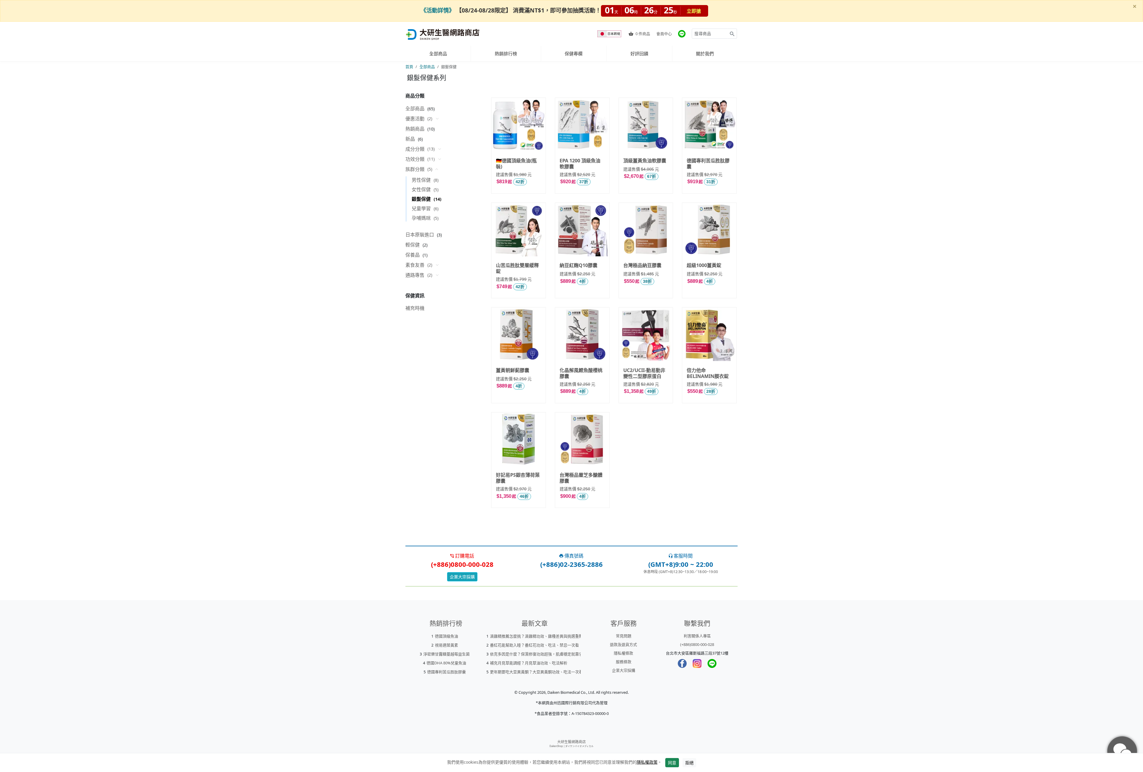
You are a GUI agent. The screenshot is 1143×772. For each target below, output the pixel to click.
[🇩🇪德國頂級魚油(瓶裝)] (518, 124)
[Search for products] (732, 34)
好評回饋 (639, 54)
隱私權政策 (647, 762)
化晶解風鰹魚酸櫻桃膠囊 (581, 373)
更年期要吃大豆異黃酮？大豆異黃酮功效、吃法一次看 (536, 671)
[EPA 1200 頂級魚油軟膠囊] (582, 124)
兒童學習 (425, 208)
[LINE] (712, 663)
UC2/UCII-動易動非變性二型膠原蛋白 (644, 373)
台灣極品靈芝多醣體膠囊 (581, 477)
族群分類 (418, 169)
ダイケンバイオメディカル (579, 746)
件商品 (642, 33)
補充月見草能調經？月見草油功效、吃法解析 (528, 663)
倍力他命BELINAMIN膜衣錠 (708, 373)
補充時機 (414, 308)
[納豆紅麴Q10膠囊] (582, 229)
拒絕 (689, 762)
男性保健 (425, 180)
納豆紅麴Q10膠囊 (578, 265)
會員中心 (664, 33)
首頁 (409, 66)
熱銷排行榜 (506, 54)
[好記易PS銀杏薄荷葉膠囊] (518, 439)
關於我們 (705, 54)
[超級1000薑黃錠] (709, 229)
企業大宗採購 (462, 577)
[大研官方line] (682, 34)
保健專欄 (574, 54)
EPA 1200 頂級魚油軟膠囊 (580, 163)
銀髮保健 (426, 199)
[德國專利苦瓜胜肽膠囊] (709, 124)
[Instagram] (697, 663)
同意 (672, 762)
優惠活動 (418, 118)
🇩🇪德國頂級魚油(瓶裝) (516, 163)
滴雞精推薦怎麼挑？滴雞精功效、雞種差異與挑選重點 (536, 636)
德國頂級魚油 (446, 636)
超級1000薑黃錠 (704, 265)
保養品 (412, 255)
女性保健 (425, 189)
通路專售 (418, 275)
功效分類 (420, 159)
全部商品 (438, 54)
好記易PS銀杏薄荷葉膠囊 (518, 477)
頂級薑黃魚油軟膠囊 (644, 161)
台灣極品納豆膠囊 (642, 265)
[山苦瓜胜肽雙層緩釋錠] (518, 229)
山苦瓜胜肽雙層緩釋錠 (517, 268)
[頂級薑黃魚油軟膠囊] (646, 124)
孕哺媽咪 (425, 218)
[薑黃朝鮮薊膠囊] (518, 334)
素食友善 (418, 265)
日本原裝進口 (419, 234)
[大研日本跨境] (610, 34)
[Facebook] (682, 663)
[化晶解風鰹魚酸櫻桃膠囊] (582, 334)
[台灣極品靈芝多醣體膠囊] (582, 439)
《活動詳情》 (438, 10)
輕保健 (412, 244)
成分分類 (420, 149)
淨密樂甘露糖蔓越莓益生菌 (446, 654)
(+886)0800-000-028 (697, 644)
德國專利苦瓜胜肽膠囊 (708, 163)
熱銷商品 (414, 128)
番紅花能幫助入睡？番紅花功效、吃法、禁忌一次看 (534, 645)
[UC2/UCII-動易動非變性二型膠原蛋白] (646, 334)
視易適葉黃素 (446, 645)
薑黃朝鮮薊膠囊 (512, 370)
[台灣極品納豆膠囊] (646, 229)
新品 (410, 139)
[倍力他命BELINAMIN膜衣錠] (709, 334)
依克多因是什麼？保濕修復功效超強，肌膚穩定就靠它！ (538, 654)
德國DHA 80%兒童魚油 (446, 663)
